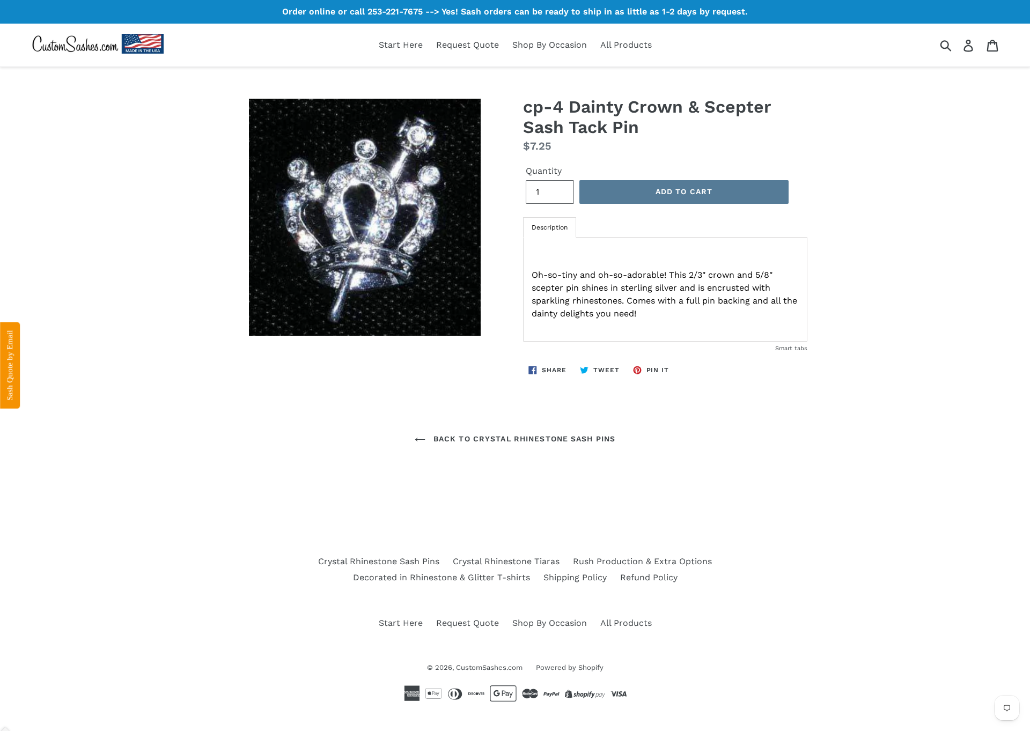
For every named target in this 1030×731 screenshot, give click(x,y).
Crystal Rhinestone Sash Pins (378, 561)
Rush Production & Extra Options (642, 561)
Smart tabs (791, 348)
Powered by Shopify (570, 667)
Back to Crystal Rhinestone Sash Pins (523, 438)
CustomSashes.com (489, 667)
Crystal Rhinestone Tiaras (506, 561)
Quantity (544, 171)
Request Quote (467, 45)
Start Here (401, 45)
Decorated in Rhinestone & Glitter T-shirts (441, 577)
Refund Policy (649, 577)
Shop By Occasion (549, 45)
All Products (626, 45)
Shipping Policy (575, 577)
